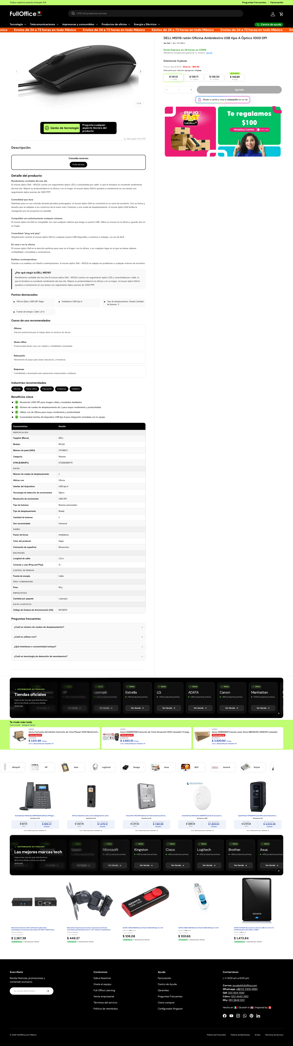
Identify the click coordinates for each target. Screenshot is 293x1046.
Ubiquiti (16, 767)
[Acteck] (216, 767)
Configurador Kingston (170, 1008)
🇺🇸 (251, 1007)
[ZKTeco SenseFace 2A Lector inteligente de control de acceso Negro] (90, 796)
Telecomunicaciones (42, 24)
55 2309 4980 (247, 989)
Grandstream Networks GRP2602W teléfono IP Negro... (35, 816)
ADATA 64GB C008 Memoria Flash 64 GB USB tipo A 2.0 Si (198, 928)
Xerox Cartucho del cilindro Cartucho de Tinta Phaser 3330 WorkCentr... (64, 732)
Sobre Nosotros (102, 978)
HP (46, 767)
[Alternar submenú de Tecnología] (25, 24)
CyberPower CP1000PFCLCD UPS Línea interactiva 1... (258, 816)
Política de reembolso (106, 1008)
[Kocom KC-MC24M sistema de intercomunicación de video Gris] (146, 796)
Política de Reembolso (240, 1035)
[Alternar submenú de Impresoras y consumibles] (97, 24)
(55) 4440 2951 (239, 996)
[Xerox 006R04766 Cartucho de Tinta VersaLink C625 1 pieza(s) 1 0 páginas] (110, 736)
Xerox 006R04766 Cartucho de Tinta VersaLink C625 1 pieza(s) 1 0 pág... (155, 732)
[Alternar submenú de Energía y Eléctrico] (159, 24)
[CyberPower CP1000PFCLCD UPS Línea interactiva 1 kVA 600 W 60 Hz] (257, 796)
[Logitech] (95, 767)
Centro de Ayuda (167, 984)
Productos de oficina (114, 24)
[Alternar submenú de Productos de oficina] (129, 24)
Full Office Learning (104, 990)
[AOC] (185, 767)
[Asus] (155, 767)
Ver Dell (167, 47)
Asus (166, 767)
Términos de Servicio (274, 1035)
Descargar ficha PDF (136, 138)
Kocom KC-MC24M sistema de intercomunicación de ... (146, 816)
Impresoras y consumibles (78, 24)
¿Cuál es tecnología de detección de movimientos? (78, 656)
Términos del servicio (105, 1002)
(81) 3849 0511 (237, 1000)
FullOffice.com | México (26, 1035)
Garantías (163, 990)
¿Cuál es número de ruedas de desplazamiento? (78, 627)
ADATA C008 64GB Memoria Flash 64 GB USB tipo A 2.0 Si (143, 928)
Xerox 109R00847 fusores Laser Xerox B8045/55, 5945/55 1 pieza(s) (244, 732)
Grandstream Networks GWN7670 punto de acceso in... (202, 816)
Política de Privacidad (216, 1035)
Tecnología (16, 24)
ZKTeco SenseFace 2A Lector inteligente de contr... (91, 816)
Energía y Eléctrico (145, 24)
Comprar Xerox (28, 725)
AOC (196, 767)
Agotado (239, 93)
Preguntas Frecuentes (254, 2)
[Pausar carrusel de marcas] (278, 713)
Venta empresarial (104, 996)
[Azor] (65, 767)
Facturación (276, 2)
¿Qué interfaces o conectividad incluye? (78, 646)
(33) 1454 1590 (236, 992)
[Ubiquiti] (5, 767)
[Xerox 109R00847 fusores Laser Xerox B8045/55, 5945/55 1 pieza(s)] (202, 736)
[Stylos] (246, 767)
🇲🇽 (235, 1007)
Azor (76, 767)
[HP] (35, 767)
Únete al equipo (102, 984)
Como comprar (166, 1002)
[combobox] (155, 13)
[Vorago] (125, 767)
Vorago (136, 767)
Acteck (226, 767)
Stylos (257, 767)
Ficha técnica (78, 164)
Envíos (257, 1035)
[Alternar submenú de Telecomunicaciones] (57, 24)
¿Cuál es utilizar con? (78, 637)
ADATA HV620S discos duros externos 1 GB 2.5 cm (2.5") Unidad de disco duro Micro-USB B (254, 929)
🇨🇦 (269, 1007)
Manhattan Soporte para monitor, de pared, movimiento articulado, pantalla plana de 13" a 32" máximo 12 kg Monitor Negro (88, 929)
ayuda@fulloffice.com (245, 985)
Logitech (106, 767)
